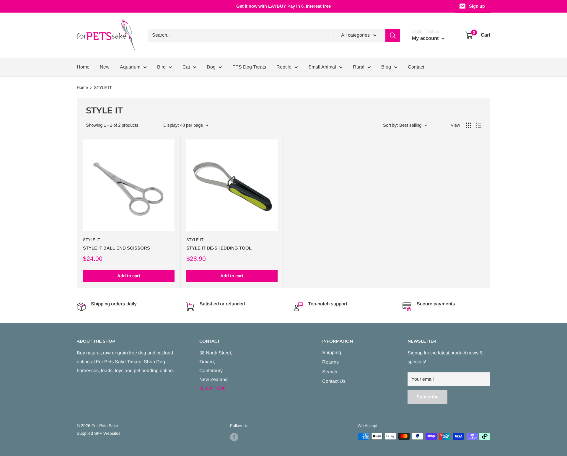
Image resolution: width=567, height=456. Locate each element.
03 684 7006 (213, 388)
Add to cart (128, 275)
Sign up (477, 6)
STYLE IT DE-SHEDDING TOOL (219, 247)
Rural (358, 66)
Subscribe (427, 396)
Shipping (331, 352)
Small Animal (322, 66)
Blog (386, 66)
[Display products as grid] (468, 125)
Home (83, 66)
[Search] (392, 35)
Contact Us (334, 381)
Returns (330, 361)
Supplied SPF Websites (98, 433)
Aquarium (130, 66)
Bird (161, 66)
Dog (211, 66)
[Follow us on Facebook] (234, 437)
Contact (416, 66)
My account (426, 38)
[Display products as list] (478, 125)
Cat (186, 66)
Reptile (283, 66)
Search (329, 371)
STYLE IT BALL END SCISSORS (116, 247)
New (105, 66)
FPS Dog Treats (249, 66)
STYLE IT (103, 87)
